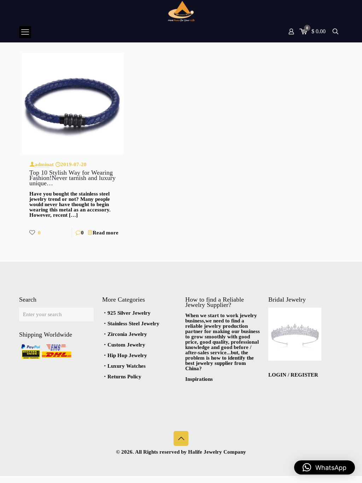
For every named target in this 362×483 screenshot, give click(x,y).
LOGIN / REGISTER (293, 375)
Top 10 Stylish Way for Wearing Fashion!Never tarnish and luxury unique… (72, 178)
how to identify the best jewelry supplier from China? (219, 363)
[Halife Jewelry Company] (181, 11)
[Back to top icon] (181, 438)
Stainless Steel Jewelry (133, 323)
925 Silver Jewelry (129, 313)
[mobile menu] (25, 32)
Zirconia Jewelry (127, 334)
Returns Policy (124, 376)
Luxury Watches (126, 366)
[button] (324, 467)
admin (42, 164)
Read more (105, 232)
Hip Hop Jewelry (127, 355)
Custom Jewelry (126, 345)
